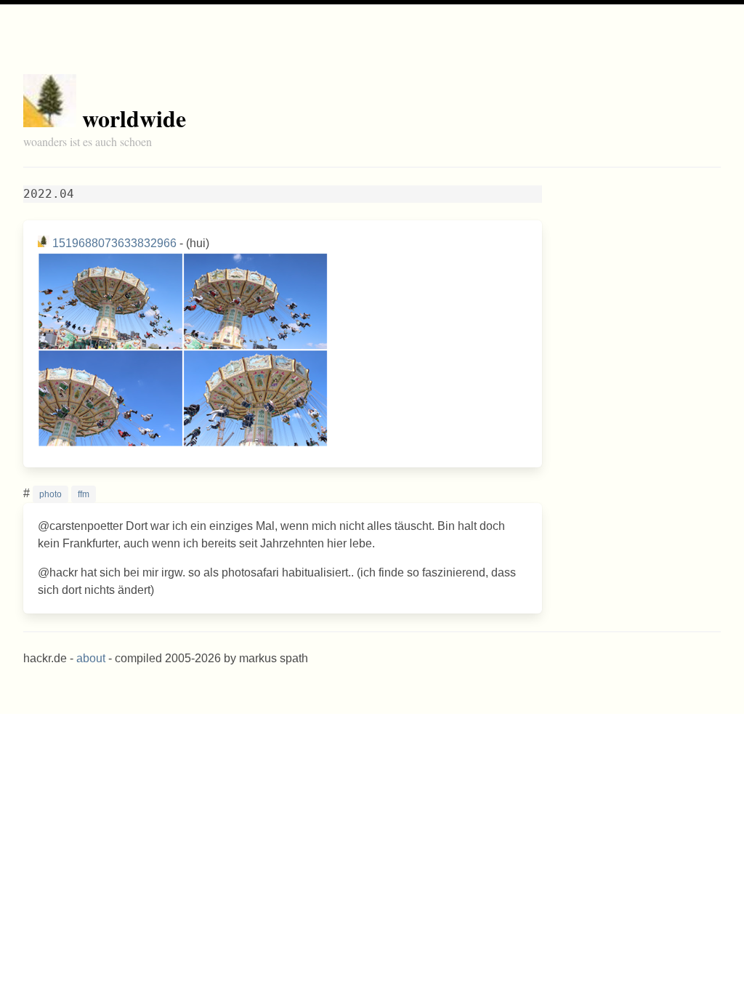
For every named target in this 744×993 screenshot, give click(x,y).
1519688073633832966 (114, 243)
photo (50, 494)
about (90, 658)
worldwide (134, 118)
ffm (83, 494)
